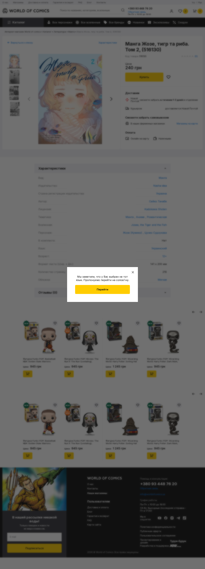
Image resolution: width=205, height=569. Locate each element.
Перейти (102, 289)
